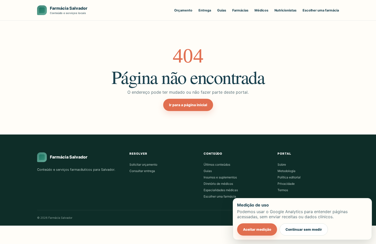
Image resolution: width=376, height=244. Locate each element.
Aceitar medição (257, 229)
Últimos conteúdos (217, 164)
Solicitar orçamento (143, 164)
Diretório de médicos (218, 184)
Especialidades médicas (221, 190)
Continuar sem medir (303, 229)
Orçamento (183, 10)
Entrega (204, 10)
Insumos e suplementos (220, 177)
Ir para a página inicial (188, 105)
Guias (221, 10)
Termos (283, 190)
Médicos (261, 10)
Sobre (282, 164)
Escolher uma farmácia (321, 10)
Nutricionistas (285, 10)
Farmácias (240, 10)
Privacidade (286, 184)
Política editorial (289, 177)
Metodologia (286, 171)
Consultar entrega (142, 171)
